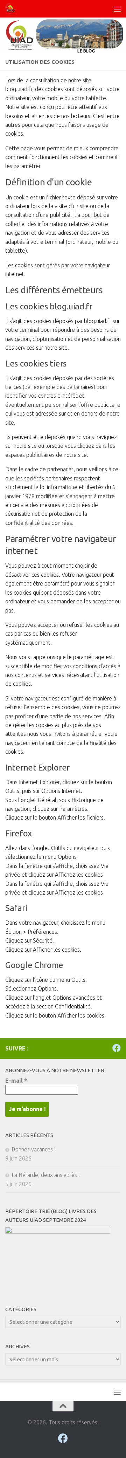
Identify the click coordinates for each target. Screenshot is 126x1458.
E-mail (16, 1080)
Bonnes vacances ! (34, 1149)
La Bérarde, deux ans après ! (46, 1175)
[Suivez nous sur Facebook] (116, 1048)
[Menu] (117, 9)
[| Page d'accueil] (12, 9)
